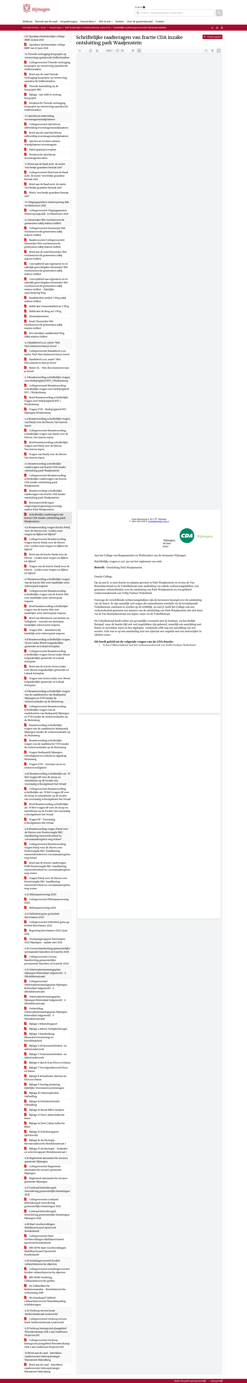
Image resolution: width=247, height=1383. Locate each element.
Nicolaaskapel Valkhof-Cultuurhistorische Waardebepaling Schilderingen (45, 1301)
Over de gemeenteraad (140, 21)
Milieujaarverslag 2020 (42, 907)
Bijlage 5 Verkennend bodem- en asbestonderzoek (45, 1056)
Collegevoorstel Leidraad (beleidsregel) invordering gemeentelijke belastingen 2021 (42, 1203)
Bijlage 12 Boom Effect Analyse (46, 1109)
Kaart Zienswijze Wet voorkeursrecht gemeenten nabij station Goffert (43, 325)
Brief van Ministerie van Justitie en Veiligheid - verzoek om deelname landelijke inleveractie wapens (46, 621)
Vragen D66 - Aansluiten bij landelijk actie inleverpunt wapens (44, 632)
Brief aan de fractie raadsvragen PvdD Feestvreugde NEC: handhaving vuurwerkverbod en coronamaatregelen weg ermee (47, 868)
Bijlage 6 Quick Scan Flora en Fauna (49, 1062)
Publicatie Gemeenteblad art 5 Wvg (49, 306)
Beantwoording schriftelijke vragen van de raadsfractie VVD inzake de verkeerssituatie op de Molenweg (46, 744)
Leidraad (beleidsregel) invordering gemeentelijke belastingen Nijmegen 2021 (47, 1215)
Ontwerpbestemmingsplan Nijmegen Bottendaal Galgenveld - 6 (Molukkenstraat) (45, 1000)
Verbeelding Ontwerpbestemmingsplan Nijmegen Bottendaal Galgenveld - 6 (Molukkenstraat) (45, 1013)
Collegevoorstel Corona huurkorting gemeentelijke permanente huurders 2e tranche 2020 (46, 960)
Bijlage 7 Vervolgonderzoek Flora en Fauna (46, 1069)
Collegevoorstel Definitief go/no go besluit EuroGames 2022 (46, 924)
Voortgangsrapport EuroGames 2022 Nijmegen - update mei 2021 (44, 941)
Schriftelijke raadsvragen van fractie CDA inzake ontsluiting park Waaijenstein (44, 518)
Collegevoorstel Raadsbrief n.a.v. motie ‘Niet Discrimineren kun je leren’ (47, 352)
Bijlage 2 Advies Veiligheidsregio (48, 1028)
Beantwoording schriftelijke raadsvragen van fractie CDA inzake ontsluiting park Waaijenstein (44, 494)
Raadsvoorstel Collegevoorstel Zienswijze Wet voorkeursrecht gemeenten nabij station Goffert (44, 243)
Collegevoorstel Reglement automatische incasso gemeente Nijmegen (42, 1170)
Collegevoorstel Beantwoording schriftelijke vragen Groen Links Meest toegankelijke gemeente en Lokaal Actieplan (47, 656)
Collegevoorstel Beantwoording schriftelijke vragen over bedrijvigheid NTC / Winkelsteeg (46, 389)
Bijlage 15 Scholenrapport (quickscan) (41, 1133)
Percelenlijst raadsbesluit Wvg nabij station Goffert (44, 335)
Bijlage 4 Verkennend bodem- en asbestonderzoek (45, 1047)
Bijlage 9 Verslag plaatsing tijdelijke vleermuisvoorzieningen (44, 1086)
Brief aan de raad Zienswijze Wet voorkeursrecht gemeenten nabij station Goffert (45, 255)
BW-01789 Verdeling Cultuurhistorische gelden (39, 1279)
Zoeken (138, 7)
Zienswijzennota (38, 316)
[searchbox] (174, 12)
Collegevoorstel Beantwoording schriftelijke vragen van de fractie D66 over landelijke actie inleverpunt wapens (46, 596)
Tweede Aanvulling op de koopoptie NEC (41, 88)
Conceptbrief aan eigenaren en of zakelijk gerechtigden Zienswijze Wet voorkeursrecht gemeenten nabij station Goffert (46, 268)
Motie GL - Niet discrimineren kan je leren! (46, 369)
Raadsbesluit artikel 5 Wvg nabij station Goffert (45, 299)
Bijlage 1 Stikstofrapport (43, 1023)
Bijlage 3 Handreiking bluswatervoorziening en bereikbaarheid (39, 1037)
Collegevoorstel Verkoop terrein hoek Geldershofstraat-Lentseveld (45, 1320)
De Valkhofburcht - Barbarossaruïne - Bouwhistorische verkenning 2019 (45, 1289)
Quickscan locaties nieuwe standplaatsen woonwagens (42, 143)
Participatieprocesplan (42, 149)
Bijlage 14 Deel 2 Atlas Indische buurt (44, 1125)
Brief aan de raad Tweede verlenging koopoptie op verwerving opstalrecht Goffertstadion (45, 78)
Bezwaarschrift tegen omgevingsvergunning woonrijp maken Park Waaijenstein (43, 506)
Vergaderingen (68, 21)
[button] (219, 12)
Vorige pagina (214, 36)
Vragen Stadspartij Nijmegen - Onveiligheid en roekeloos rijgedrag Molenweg (45, 756)
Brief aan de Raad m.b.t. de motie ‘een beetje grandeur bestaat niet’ (45, 186)
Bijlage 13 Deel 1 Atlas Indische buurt (44, 1116)
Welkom (27, 21)
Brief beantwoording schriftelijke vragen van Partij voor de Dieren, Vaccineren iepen (46, 446)
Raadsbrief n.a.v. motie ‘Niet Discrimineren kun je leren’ (42, 361)
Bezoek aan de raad (46, 21)
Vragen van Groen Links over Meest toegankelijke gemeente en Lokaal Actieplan (47, 682)
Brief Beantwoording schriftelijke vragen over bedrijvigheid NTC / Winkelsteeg (46, 401)
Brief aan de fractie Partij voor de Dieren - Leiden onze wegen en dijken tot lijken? (46, 558)
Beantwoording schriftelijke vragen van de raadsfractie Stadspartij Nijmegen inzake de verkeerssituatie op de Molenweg (47, 730)
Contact (159, 21)
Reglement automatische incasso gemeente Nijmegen (45, 1180)
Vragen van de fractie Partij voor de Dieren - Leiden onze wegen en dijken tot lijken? (46, 570)
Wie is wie (105, 21)
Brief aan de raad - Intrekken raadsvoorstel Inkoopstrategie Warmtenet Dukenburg (43, 1368)
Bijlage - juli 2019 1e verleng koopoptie (42, 96)
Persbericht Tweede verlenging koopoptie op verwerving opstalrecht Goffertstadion (46, 106)
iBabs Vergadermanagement (189, 1381)
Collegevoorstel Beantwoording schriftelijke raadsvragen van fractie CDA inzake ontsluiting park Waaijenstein (45, 480)
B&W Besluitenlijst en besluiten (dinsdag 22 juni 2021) (87, 27)
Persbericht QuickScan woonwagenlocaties (39, 156)
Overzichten (87, 21)
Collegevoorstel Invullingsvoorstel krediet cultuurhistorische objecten (47, 1271)
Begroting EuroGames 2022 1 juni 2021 (45, 932)
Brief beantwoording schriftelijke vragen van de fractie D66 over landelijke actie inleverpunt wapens (46, 610)
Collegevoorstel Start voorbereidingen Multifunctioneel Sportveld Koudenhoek (44, 1239)
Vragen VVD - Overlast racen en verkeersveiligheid (44, 766)
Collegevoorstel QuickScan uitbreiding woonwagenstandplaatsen (46, 126)
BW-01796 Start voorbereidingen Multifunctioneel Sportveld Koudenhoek (45, 1251)
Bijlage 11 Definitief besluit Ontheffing (42, 1103)
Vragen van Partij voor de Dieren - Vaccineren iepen (46, 456)
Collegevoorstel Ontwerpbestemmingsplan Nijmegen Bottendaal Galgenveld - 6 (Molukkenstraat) (45, 986)
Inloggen (215, 1381)
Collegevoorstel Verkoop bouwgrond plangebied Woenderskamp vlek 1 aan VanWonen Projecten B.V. (47, 1343)
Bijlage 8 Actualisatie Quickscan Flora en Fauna (45, 1078)
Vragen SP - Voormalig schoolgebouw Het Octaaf (39, 821)
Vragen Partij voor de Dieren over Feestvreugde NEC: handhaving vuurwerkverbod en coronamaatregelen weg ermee (47, 883)
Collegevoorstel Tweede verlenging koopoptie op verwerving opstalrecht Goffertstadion (47, 66)
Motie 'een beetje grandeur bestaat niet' (46, 194)
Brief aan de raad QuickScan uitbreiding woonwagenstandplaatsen (46, 134)
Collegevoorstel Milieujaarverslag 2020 (46, 901)
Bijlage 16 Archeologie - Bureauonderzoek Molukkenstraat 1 (45, 1142)
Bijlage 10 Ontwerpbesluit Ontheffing (41, 1094)
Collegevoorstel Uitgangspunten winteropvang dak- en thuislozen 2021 (46, 212)
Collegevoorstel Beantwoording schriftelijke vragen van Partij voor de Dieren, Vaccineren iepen (46, 434)
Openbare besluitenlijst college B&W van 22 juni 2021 (44, 46)
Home (43, 27)
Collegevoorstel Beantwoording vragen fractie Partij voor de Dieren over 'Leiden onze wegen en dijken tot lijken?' (46, 544)
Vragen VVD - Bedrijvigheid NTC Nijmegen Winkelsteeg (45, 411)
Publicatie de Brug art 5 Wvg (45, 311)
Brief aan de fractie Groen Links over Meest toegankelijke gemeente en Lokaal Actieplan (46, 670)
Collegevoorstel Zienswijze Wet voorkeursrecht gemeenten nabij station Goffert (44, 231)
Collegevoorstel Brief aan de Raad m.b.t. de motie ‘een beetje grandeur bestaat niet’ (46, 176)
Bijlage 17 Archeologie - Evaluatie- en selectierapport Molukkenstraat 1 (46, 1150)
